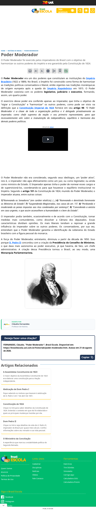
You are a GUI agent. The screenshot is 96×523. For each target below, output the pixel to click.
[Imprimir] (30, 70)
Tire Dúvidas (69, 467)
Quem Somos (6, 468)
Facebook (9, 497)
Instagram (9, 501)
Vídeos (35, 475)
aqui (52, 127)
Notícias (35, 471)
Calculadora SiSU (71, 478)
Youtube (8, 506)
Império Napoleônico (59, 88)
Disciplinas (37, 467)
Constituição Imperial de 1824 (36, 107)
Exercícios (68, 464)
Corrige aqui (69, 475)
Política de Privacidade (10, 475)
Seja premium (63, 10)
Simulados (68, 471)
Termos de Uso (7, 479)
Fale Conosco (37, 478)
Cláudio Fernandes (20, 324)
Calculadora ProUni (72, 482)
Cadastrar (36, 464)
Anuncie (4, 472)
